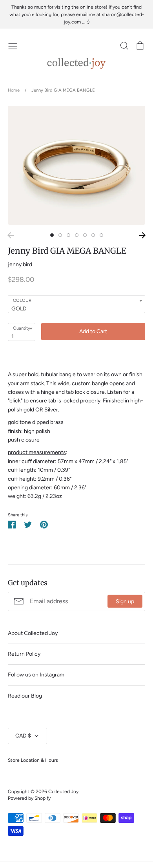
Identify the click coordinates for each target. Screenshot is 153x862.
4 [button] (76, 235)
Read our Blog (25, 695)
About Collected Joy (33, 633)
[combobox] (76, 304)
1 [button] (52, 235)
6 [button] (93, 235)
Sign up (125, 601)
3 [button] (68, 235)
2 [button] (60, 235)
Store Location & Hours (33, 760)
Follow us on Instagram (36, 674)
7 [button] (101, 235)
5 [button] (85, 235)
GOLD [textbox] (19, 308)
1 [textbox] (12, 336)
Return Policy (24, 654)
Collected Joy (63, 791)
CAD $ (23, 735)
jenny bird (20, 264)
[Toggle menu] (13, 45)
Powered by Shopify (29, 798)
